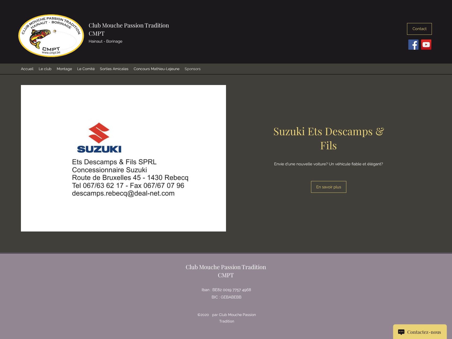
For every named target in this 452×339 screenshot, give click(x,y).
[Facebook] (413, 44)
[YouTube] (426, 44)
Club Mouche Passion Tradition (129, 25)
